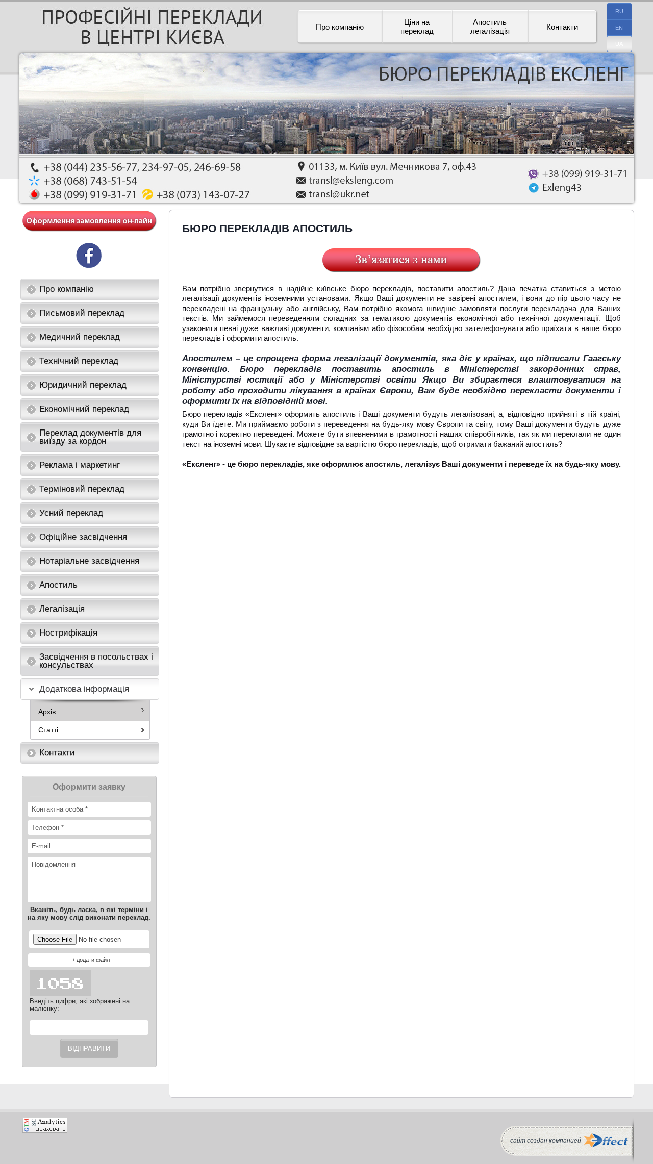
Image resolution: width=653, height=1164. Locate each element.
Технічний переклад (78, 361)
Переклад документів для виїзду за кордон (90, 437)
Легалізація (62, 609)
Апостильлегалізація (490, 26)
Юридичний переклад (83, 385)
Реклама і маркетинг (79, 465)
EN (619, 27)
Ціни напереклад (417, 26)
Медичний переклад (79, 337)
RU (619, 11)
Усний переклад (71, 513)
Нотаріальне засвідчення (89, 561)
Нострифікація (68, 633)
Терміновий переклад (81, 489)
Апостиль (58, 585)
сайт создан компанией (545, 1140)
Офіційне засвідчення (83, 537)
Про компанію (340, 26)
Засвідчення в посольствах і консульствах (96, 661)
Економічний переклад (84, 409)
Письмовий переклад (81, 313)
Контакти (562, 26)
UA (619, 44)
